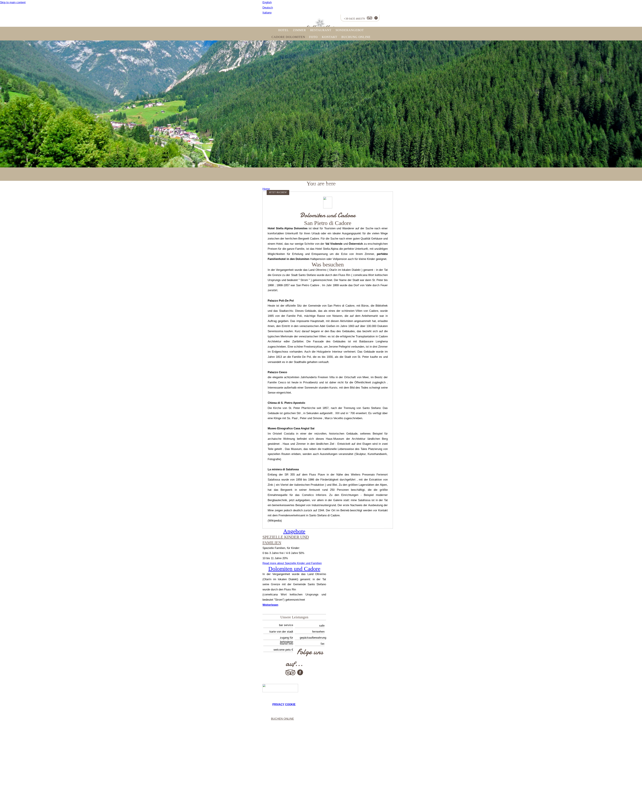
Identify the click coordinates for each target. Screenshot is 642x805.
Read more (292, 563)
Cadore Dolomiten (288, 37)
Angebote (294, 531)
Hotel (283, 30)
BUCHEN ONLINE (282, 718)
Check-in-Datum (273, 184)
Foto (313, 37)
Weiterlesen (270, 604)
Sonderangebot (350, 30)
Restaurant (320, 30)
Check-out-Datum (325, 184)
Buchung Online (355, 37)
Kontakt (329, 37)
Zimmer (299, 30)
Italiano (267, 12)
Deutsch (267, 7)
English (267, 2)
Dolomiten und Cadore (294, 569)
